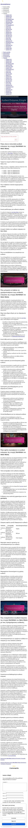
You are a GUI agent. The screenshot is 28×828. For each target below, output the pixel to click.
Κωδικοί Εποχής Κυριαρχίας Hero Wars (9, 96)
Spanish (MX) (9, 20)
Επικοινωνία (6, 10)
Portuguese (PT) (10, 25)
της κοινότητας (12, 755)
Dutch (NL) (8, 38)
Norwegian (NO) (10, 19)
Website (4, 798)
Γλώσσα (5, 13)
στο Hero (23, 318)
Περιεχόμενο (6, 8)
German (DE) (9, 29)
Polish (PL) (8, 44)
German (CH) (9, 35)
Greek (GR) (8, 28)
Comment (5, 782)
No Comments (4, 117)
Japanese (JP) (9, 41)
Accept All (13, 824)
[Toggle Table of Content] (15, 140)
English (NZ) (9, 48)
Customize (13, 818)
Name (4, 793)
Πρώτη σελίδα (6, 7)
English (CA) (9, 33)
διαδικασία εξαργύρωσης (18, 336)
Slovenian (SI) (9, 45)
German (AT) (9, 36)
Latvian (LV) (8, 49)
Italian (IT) (8, 31)
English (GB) (9, 23)
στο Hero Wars (15, 212)
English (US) (9, 15)
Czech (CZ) (8, 26)
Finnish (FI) (8, 46)
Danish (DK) (9, 18)
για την (21, 486)
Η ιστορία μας (6, 12)
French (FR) (8, 39)
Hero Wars (10, 153)
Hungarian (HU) (9, 42)
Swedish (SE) (9, 16)
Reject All (14, 821)
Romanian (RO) (9, 22)
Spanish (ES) (9, 32)
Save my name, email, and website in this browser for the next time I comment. (13, 801)
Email (4, 795)
